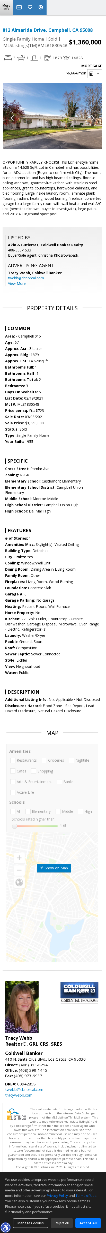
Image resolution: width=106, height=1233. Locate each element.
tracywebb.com (18, 1095)
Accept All (88, 1223)
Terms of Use (86, 1195)
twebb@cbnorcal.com (26, 277)
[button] (5, 1227)
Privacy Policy (57, 1195)
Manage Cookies (30, 1223)
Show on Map (56, 868)
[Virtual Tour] (41, 7)
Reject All (62, 1223)
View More (17, 283)
